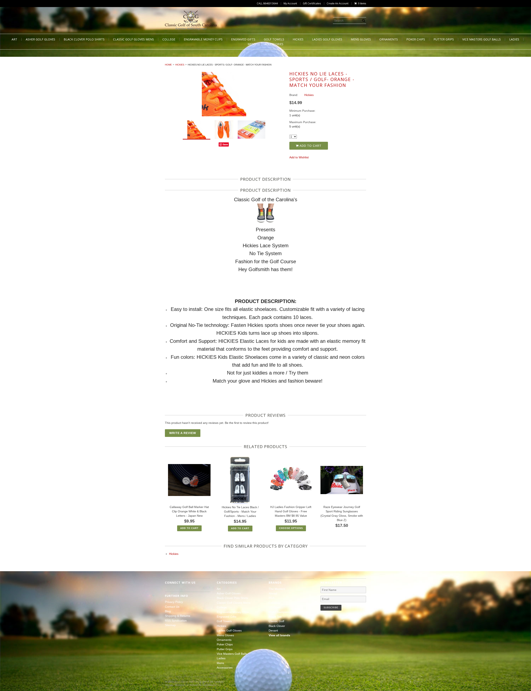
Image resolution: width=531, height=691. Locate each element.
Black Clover (277, 626)
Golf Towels (274, 39)
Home (168, 64)
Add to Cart (310, 145)
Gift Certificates (312, 3)
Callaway (274, 602)
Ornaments (388, 39)
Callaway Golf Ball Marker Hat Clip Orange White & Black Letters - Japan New (189, 511)
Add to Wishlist (299, 157)
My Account (290, 3)
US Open (275, 607)
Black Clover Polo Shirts (84, 39)
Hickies (298, 39)
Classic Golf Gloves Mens (133, 39)
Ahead (273, 593)
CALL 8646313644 (267, 3)
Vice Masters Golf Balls (481, 39)
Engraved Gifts (243, 39)
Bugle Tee (275, 616)
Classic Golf (276, 621)
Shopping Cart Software (187, 685)
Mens (252, 44)
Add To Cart (189, 528)
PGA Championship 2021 (285, 612)
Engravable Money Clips (203, 39)
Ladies (514, 39)
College (168, 39)
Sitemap (170, 625)
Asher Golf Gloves (40, 39)
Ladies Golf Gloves (327, 39)
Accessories (273, 44)
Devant (273, 630)
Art (14, 39)
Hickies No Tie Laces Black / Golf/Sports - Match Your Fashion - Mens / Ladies (240, 512)
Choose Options (291, 528)
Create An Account (337, 3)
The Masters (277, 588)
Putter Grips (444, 39)
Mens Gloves (361, 39)
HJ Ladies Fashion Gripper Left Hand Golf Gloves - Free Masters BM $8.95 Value (290, 511)
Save (225, 144)
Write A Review (182, 433)
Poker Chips (415, 39)
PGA (272, 598)
